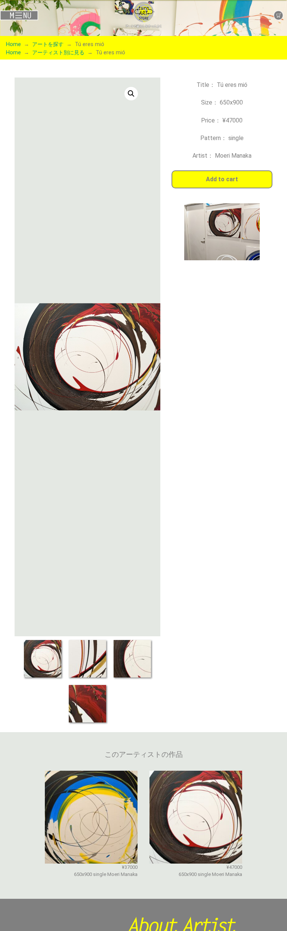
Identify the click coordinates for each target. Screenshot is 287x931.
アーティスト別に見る (58, 52)
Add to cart (222, 179)
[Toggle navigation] (48, 15)
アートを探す (48, 44)
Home (13, 44)
